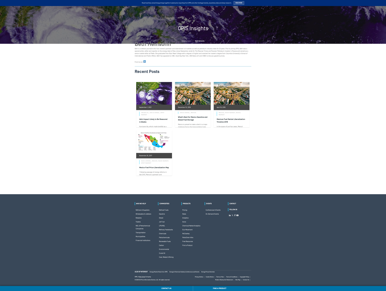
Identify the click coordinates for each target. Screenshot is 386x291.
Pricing (184, 210)
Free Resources (187, 241)
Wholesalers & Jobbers (143, 214)
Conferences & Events (213, 210)
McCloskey (185, 234)
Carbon (161, 245)
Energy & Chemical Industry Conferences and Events (184, 272)
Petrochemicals (164, 237)
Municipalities (140, 236)
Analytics (185, 218)
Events (209, 204)
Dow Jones (142, 277)
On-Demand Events (212, 214)
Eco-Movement (187, 230)
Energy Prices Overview (208, 272)
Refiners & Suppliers (142, 210)
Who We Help (141, 204)
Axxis (184, 222)
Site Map (237, 280)
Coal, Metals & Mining (166, 257)
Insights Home (186, 41)
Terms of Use (220, 277)
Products (186, 204)
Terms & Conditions (231, 277)
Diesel (161, 218)
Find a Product (187, 245)
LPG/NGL (162, 226)
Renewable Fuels (165, 241)
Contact (232, 204)
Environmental (164, 249)
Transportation (141, 233)
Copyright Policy (244, 277)
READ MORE (239, 3)
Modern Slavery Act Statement (224, 280)
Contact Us (246, 280)
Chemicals (162, 234)
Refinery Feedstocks (166, 230)
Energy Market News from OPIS (158, 272)
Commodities (164, 204)
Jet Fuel (162, 222)
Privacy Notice (199, 277)
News (184, 214)
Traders (138, 222)
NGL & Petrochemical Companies (143, 227)
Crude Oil (162, 253)
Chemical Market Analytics (191, 226)
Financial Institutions (143, 240)
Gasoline (162, 214)
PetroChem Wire (187, 237)
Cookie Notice (210, 277)
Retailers (139, 218)
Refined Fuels (163, 210)
